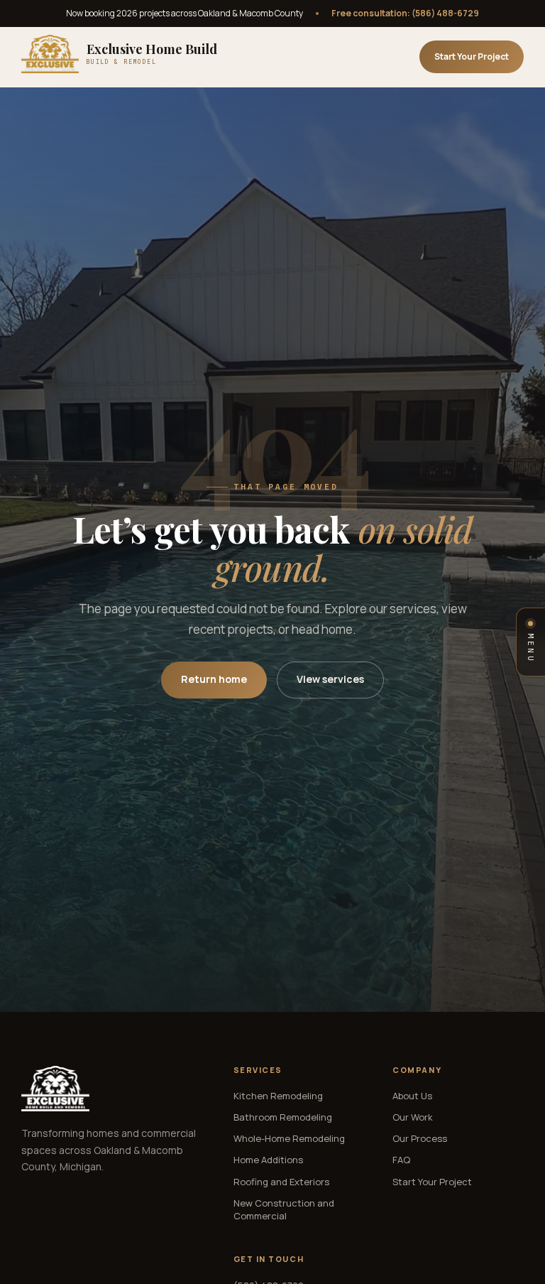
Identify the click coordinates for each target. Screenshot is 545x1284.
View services (330, 679)
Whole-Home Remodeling (289, 1138)
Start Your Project (471, 56)
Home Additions (268, 1159)
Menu (531, 648)
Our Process (419, 1138)
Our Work (412, 1117)
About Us (412, 1095)
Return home (214, 679)
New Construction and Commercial (283, 1209)
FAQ (401, 1159)
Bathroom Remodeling (282, 1117)
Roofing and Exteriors (281, 1181)
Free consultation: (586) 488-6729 (405, 13)
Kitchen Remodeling (278, 1095)
